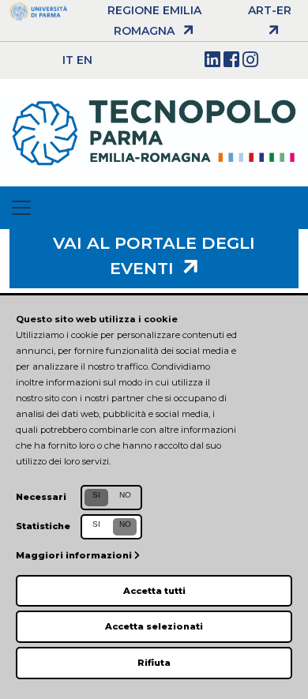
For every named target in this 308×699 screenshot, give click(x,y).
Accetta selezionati (154, 626)
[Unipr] (38, 10)
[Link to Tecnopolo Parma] (154, 132)
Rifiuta (154, 662)
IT (67, 60)
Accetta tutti (154, 590)
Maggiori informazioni (75, 555)
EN (84, 60)
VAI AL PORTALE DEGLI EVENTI (154, 255)
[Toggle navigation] (21, 208)
